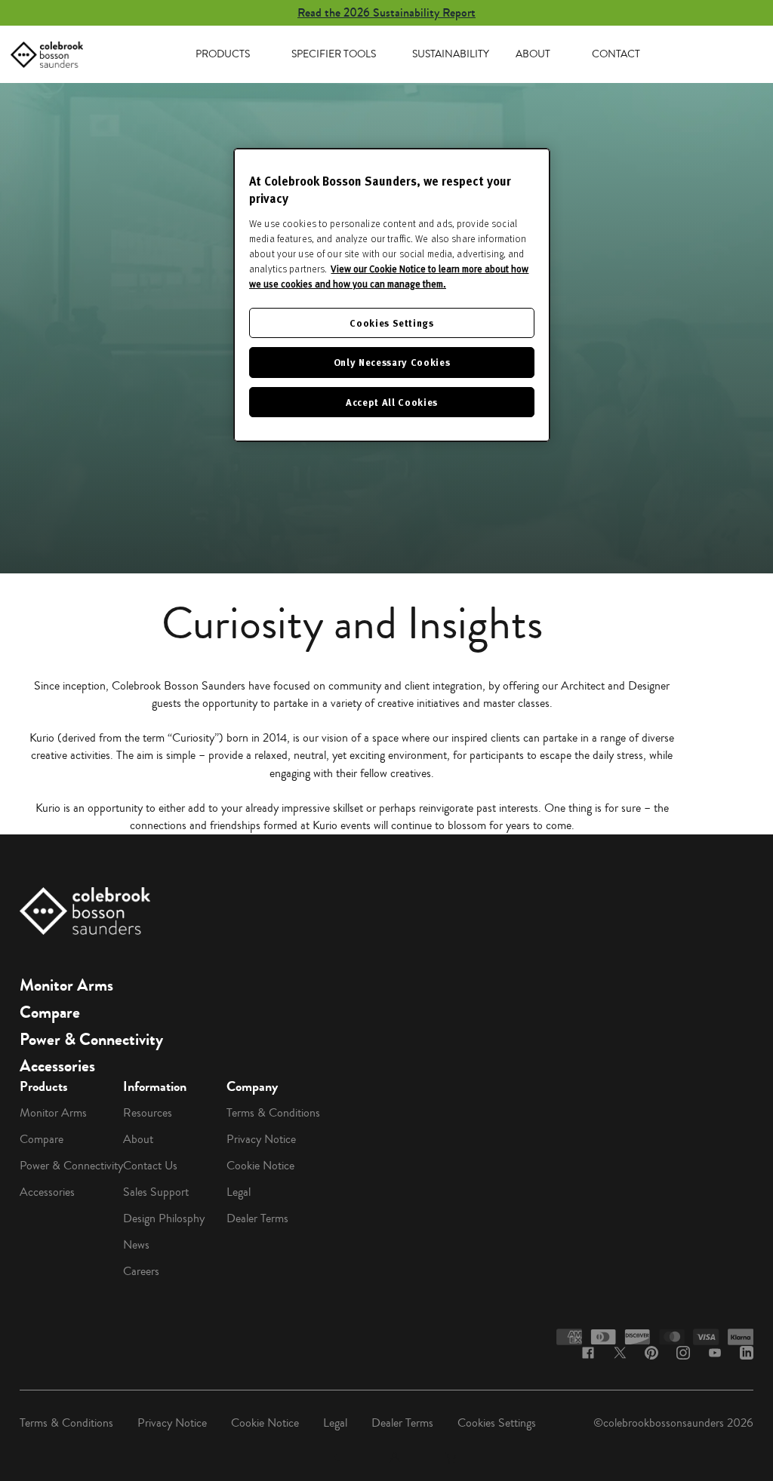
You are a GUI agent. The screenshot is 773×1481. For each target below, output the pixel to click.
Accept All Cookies (392, 402)
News (136, 1245)
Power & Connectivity (91, 1040)
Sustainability (450, 54)
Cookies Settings (496, 1423)
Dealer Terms (257, 1218)
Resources (147, 1113)
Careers (141, 1271)
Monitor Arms (66, 985)
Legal (238, 1192)
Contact (616, 54)
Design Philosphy (164, 1218)
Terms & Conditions (273, 1113)
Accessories (57, 1066)
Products (223, 54)
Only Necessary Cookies (392, 362)
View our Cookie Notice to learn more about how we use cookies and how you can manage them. (388, 276)
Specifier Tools (333, 54)
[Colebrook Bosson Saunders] (47, 54)
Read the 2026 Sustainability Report (386, 12)
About (533, 54)
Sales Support (156, 1192)
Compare (50, 1012)
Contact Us (150, 1165)
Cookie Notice (260, 1165)
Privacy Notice (261, 1139)
